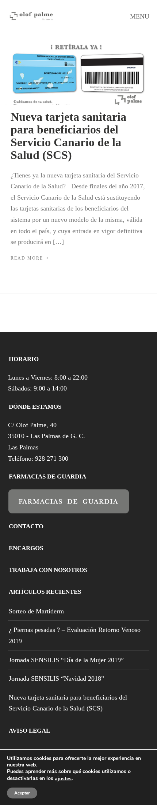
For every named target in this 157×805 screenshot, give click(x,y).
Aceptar (22, 793)
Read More (30, 257)
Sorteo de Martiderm (36, 611)
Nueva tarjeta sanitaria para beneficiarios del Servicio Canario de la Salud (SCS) (68, 136)
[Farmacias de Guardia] (68, 508)
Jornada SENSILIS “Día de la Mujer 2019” (66, 660)
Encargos (26, 548)
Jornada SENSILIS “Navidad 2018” (56, 678)
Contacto (26, 526)
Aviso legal (29, 730)
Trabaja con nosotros (48, 569)
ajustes (63, 779)
